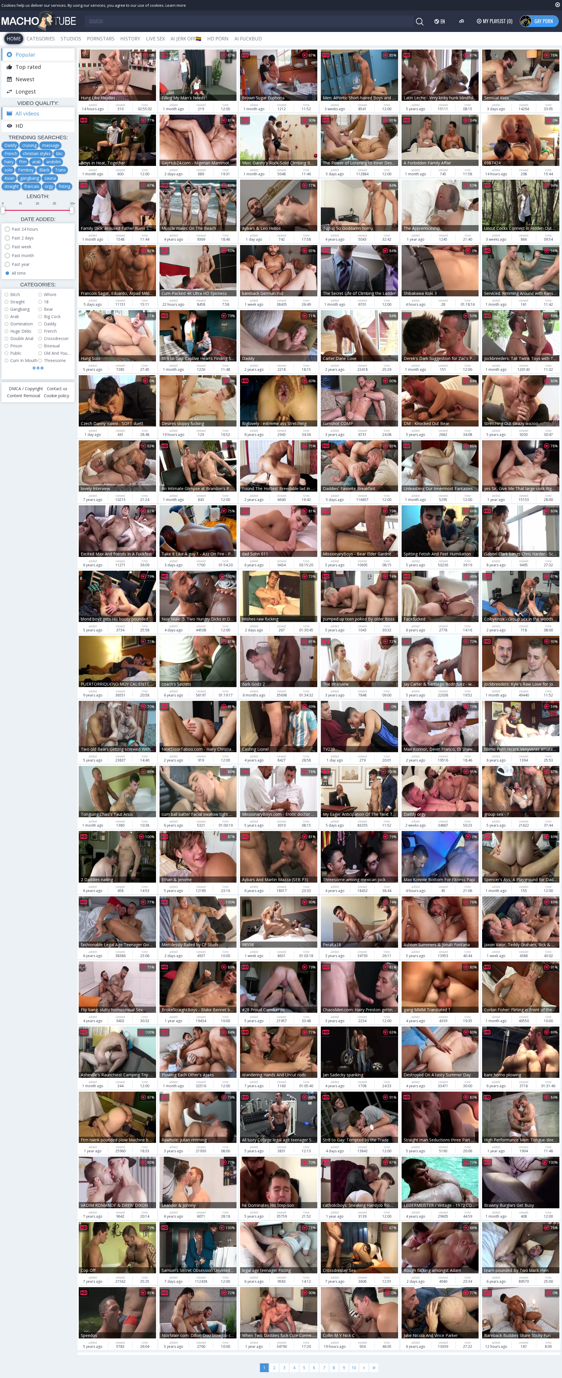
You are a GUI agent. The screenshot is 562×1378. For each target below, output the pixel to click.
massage (50, 145)
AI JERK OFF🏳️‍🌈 (186, 38)
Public (15, 353)
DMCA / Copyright (26, 388)
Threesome (55, 360)
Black (44, 170)
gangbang (29, 178)
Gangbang (20, 309)
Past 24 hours (25, 229)
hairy (8, 161)
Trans (60, 170)
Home (14, 38)
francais (31, 186)
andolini (53, 161)
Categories (41, 38)
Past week (21, 246)
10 (354, 1367)
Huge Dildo (20, 331)
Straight (17, 302)
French (10, 153)
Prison (16, 346)
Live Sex (155, 38)
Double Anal (21, 338)
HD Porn (218, 38)
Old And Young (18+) (58, 353)
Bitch (15, 294)
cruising (29, 145)
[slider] (3, 210)
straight (11, 186)
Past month (23, 255)
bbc (59, 153)
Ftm (23, 161)
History (130, 38)
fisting (64, 186)
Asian (9, 178)
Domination (21, 324)
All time (19, 273)
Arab (14, 316)
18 (46, 302)
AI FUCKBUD (248, 38)
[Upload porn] (462, 21)
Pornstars (100, 38)
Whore (50, 294)
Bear (48, 309)
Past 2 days (23, 238)
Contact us (57, 388)
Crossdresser (56, 338)
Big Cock (52, 316)
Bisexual (52, 346)
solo (8, 170)
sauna (50, 178)
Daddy (10, 145)
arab (36, 161)
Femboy (26, 170)
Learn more (175, 5)
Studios (71, 38)
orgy (49, 186)
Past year (21, 264)
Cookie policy (56, 395)
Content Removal (23, 395)
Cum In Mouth (23, 360)
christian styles (37, 153)
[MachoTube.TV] (38, 21)
